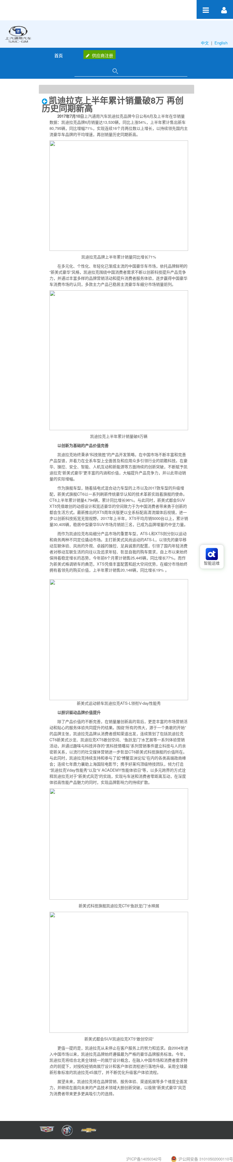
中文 (205, 43)
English (221, 43)
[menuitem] (58, 55)
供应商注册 (102, 55)
